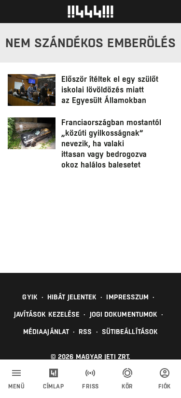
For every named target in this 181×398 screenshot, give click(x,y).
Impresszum (127, 297)
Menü (16, 386)
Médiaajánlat (46, 331)
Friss (90, 386)
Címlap (53, 386)
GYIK (29, 297)
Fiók (164, 386)
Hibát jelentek (72, 297)
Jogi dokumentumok (124, 314)
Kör (127, 386)
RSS (85, 331)
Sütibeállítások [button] (130, 331)
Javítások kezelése (47, 314)
